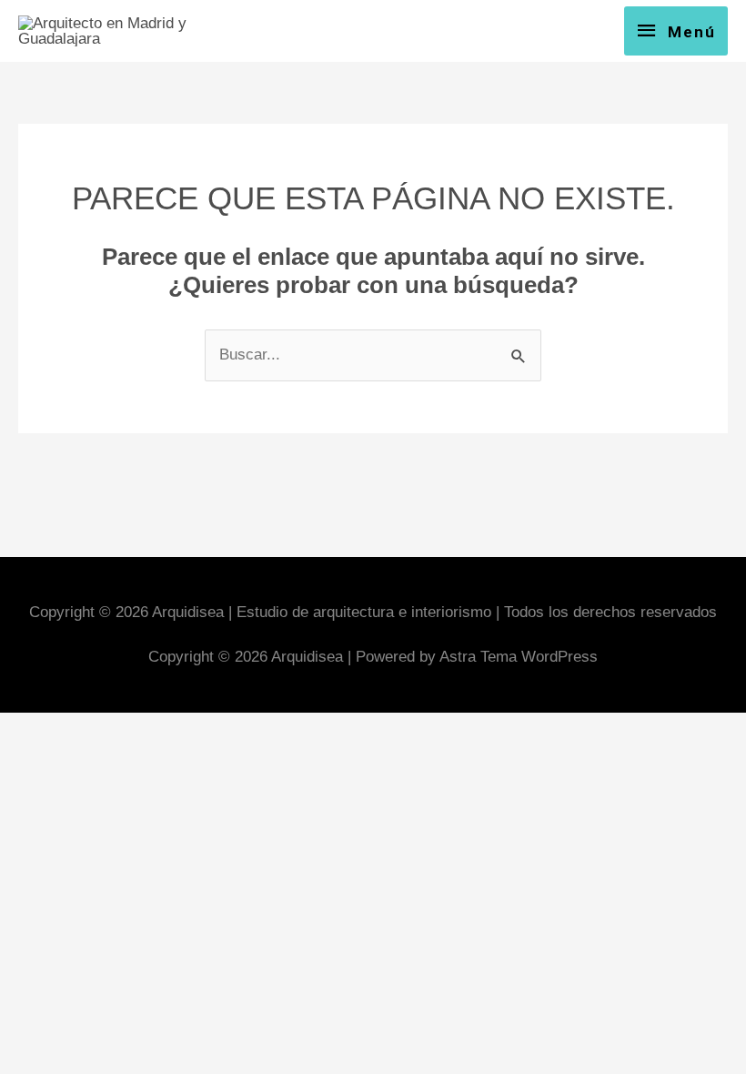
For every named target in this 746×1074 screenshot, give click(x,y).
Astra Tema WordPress (518, 656)
